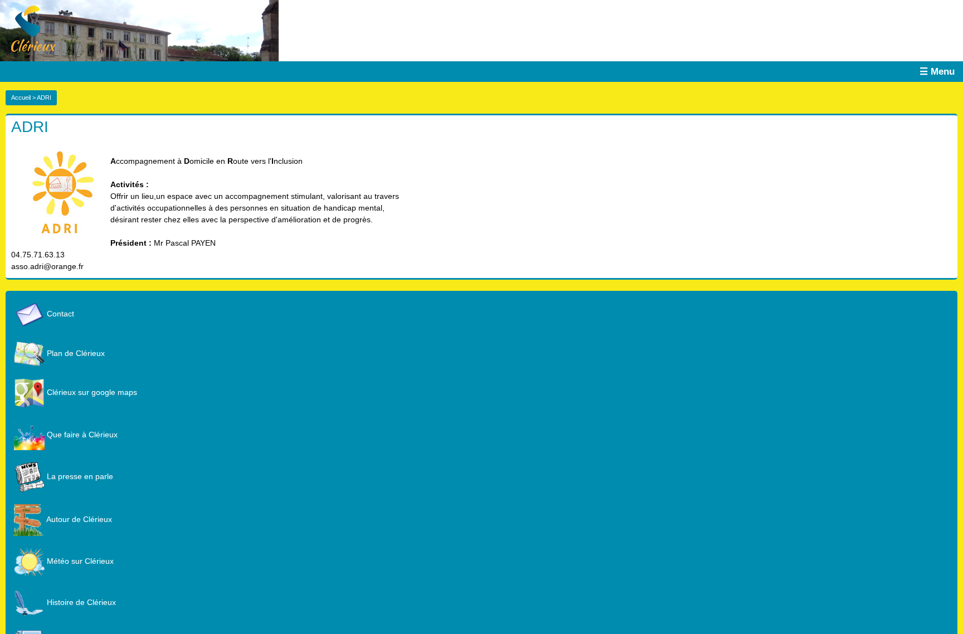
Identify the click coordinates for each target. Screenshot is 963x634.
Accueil (21, 97)
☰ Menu (937, 71)
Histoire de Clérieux (80, 602)
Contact (59, 313)
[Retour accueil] (28, 27)
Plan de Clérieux (75, 353)
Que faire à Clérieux (81, 434)
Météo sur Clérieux (79, 561)
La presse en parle (79, 476)
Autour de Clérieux (78, 519)
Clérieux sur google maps (91, 392)
